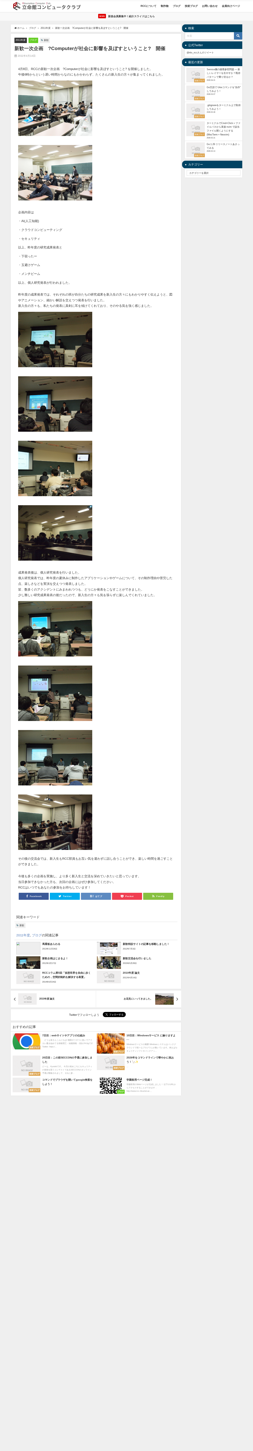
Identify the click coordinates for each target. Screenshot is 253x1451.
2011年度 (21, 40)
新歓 (46, 40)
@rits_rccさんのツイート (200, 52)
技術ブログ (191, 6)
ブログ (177, 6)
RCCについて (149, 6)
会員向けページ (231, 6)
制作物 (165, 6)
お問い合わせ (210, 6)
